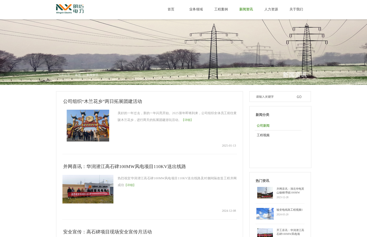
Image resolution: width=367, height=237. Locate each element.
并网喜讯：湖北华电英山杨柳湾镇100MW (290, 190)
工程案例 (221, 9)
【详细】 (187, 120)
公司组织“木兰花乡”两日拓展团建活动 (102, 101)
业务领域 (196, 9)
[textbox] (274, 97)
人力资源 (271, 9)
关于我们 (296, 9)
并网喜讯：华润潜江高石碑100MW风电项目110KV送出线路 (124, 166)
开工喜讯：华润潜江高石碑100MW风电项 (290, 232)
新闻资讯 (92, 75)
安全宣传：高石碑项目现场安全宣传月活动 (107, 231)
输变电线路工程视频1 (290, 209)
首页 (78, 75)
